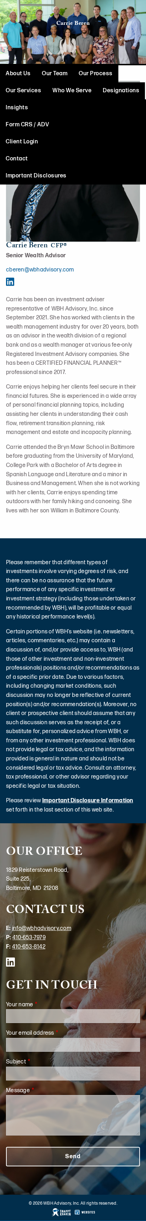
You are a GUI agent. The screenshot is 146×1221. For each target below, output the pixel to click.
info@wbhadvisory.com (41, 928)
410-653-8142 (28, 947)
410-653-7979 (29, 937)
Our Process (96, 73)
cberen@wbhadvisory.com (40, 269)
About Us (18, 73)
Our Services (23, 90)
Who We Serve (71, 90)
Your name (46, 1004)
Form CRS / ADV (27, 124)
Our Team (54, 73)
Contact (17, 158)
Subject (42, 1061)
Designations (121, 90)
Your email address (56, 1033)
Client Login (22, 141)
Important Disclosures (36, 175)
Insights (17, 107)
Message (44, 1090)
